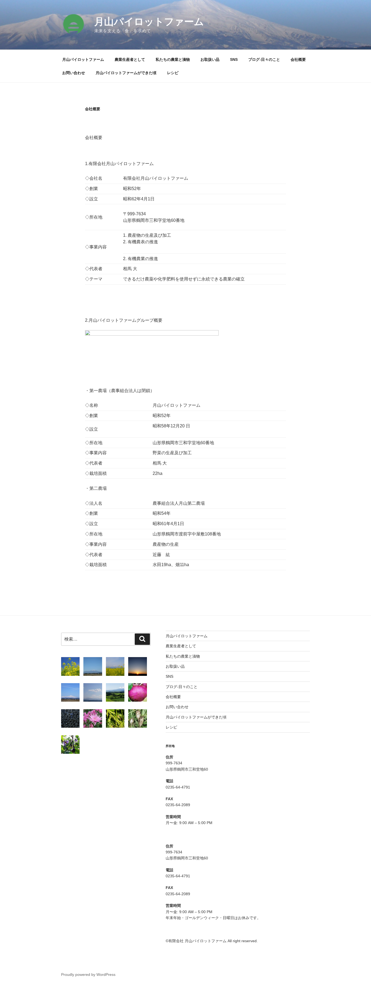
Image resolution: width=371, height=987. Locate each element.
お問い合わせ (73, 73)
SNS (234, 59)
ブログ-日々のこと (264, 59)
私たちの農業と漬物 (173, 59)
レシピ (172, 73)
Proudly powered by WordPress (88, 974)
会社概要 (298, 59)
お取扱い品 (209, 59)
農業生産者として (130, 59)
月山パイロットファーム (149, 21)
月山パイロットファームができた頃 (126, 73)
